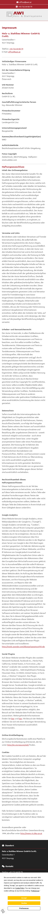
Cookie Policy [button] (19, 888)
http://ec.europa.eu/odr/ (18, 745)
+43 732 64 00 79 (25, 6)
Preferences (24, 908)
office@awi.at (25, 2)
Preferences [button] (35, 891)
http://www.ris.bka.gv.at (31, 833)
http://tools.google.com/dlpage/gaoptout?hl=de (23, 646)
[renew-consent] (3, 911)
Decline (24, 903)
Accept (24, 898)
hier (12, 718)
